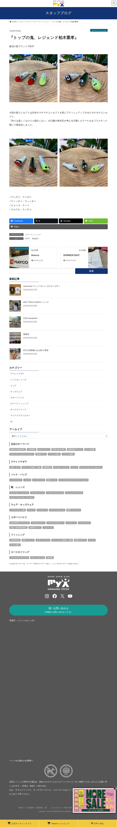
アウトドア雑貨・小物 (31, 467)
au (11, 421)
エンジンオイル (38, 558)
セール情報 (90, 449)
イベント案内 (68, 454)
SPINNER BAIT (71, 255)
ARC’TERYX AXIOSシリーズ (36, 302)
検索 (91, 271)
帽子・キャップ (74, 510)
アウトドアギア (17, 374)
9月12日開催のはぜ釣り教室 (36, 350)
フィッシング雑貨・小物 (62, 540)
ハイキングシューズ (55, 493)
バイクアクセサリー (55, 523)
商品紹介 (35, 239)
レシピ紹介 (15, 545)
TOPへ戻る (99, 823)
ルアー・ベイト (43, 540)
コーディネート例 (17, 510)
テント (74, 467)
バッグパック (39, 480)
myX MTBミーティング (19, 523)
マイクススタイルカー (20, 415)
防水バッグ (52, 480)
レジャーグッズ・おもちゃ (91, 467)
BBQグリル (41, 454)
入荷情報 (31, 449)
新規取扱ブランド (75, 449)
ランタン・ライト (61, 467)
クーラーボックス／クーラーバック (73, 480)
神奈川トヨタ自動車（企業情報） (31, 808)
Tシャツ (31, 510)
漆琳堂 (26, 334)
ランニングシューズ (74, 493)
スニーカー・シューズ (19, 493)
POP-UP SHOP (58, 449)
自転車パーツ (35, 528)
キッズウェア (16, 391)
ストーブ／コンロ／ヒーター (22, 454)
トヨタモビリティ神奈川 (59, 808)
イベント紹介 (54, 454)
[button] (58, 610)
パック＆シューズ (18, 380)
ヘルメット (71, 523)
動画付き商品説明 (17, 449)
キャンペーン (44, 449)
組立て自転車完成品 (18, 528)
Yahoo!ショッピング (60, 823)
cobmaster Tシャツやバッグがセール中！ (41, 286)
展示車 (49, 558)
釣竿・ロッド (28, 540)
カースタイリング (18, 409)
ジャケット (42, 510)
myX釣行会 (15, 540)
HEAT (27, 239)
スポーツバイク (17, 397)
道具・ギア (15, 467)
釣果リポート (80, 540)
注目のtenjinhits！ (31, 318)
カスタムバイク (38, 523)
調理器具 (47, 467)
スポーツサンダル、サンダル (22, 497)
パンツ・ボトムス (57, 510)
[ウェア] (98, 257)
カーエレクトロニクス (19, 558)
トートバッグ (16, 480)
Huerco (35, 255)
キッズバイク (84, 523)
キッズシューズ (38, 493)
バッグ (27, 480)
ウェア (13, 385)
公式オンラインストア (21, 823)
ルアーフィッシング (99, 30)
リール (91, 540)
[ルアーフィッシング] (19, 257)
